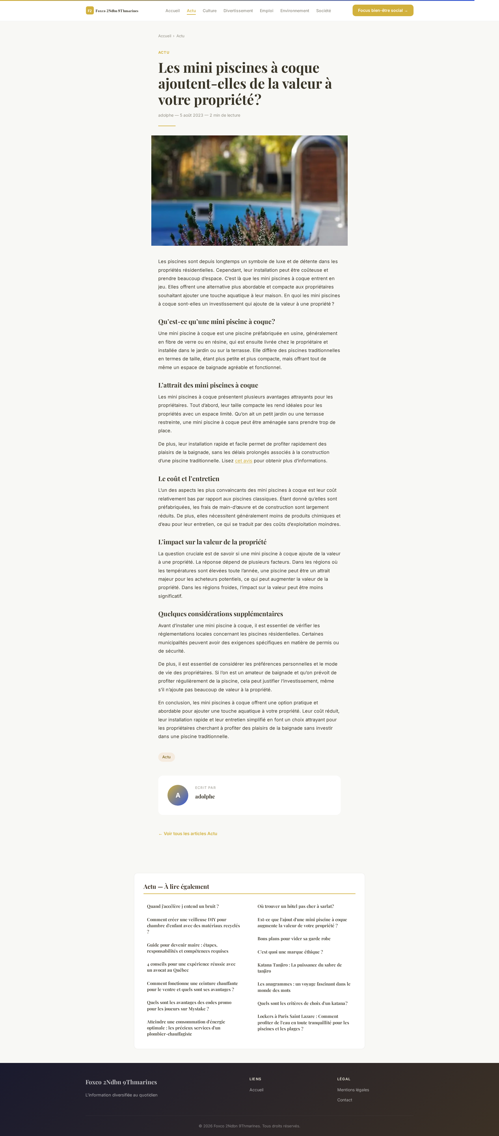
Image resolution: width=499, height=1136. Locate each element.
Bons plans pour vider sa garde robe (294, 938)
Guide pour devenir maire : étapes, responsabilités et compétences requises (187, 948)
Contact (344, 1099)
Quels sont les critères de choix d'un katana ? (302, 1003)
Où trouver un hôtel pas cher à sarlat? (296, 906)
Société (323, 10)
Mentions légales (353, 1089)
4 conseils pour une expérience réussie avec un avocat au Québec (191, 967)
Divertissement (238, 10)
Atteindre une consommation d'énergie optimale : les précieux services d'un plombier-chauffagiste (186, 1028)
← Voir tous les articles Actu (187, 833)
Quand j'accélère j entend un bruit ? (183, 906)
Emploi (266, 10)
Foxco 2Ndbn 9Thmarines (121, 1082)
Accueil (172, 10)
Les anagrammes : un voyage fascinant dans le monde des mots (304, 987)
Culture (210, 10)
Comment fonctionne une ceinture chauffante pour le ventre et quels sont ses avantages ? (192, 986)
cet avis (243, 460)
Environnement (294, 10)
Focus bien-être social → (383, 10)
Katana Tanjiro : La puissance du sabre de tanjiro (300, 968)
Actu (191, 10)
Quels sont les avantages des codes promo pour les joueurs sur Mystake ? (189, 1005)
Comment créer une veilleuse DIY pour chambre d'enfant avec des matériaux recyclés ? (193, 926)
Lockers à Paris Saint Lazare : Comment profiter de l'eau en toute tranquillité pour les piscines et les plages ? (303, 1022)
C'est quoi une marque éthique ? (290, 952)
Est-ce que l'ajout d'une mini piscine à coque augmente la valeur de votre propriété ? (302, 922)
